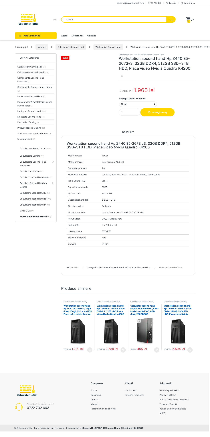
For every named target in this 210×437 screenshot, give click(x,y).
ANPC (162, 413)
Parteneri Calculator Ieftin (103, 408)
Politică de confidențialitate (172, 408)
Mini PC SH (27, 210)
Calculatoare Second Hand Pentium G (37, 163)
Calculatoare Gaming (32, 155)
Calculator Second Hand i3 (35, 193)
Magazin (42, 47)
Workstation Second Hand (108, 47)
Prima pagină (21, 47)
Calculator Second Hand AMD (36, 177)
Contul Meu (189, 3)
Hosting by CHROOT (132, 428)
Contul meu (130, 390)
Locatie (172, 3)
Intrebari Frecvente (134, 395)
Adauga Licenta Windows (132, 98)
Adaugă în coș (159, 112)
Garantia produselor (169, 390)
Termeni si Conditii (168, 404)
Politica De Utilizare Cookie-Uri (174, 399)
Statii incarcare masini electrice (34, 133)
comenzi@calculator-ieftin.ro (130, 3)
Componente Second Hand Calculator (30, 79)
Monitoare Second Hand (31, 116)
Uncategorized (26, 139)
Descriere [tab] (128, 132)
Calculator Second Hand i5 (35, 198)
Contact (91, 35)
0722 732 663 (154, 3)
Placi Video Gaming (28, 122)
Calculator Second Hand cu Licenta (37, 185)
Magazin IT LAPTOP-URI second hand (101, 428)
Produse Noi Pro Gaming (31, 127)
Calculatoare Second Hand (70, 47)
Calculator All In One (31, 171)
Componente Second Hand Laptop (34, 89)
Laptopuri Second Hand (31, 111)
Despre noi (77, 35)
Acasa (64, 35)
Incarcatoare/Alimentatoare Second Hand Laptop (34, 104)
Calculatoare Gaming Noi (31, 66)
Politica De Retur (167, 395)
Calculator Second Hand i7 (35, 204)
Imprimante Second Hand (31, 96)
